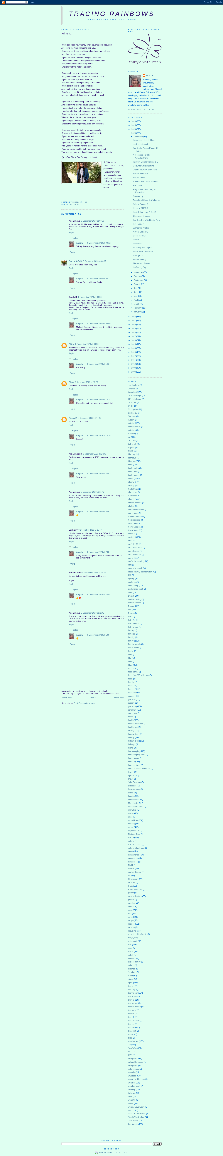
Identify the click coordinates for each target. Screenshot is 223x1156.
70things (132, 416)
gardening (132, 706)
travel (130, 1034)
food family (133, 672)
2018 (133, 332)
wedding (131, 1089)
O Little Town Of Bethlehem (145, 170)
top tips (131, 1027)
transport (132, 1031)
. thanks (131, 389)
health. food (133, 727)
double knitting (134, 599)
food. (130, 679)
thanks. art (133, 1003)
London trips (133, 799)
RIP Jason (137, 185)
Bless (71, 382)
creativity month (135, 568)
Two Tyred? (138, 255)
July (136, 288)
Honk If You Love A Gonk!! (144, 212)
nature (131, 837)
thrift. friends (133, 1020)
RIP (71, 204)
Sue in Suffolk (75, 261)
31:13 (130, 406)
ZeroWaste (133, 1124)
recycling (132, 931)
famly (130, 651)
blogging (131, 461)
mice (130, 817)
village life (132, 1058)
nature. (131, 841)
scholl (130, 955)
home (130, 748)
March (137, 304)
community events (136, 509)
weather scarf (134, 1086)
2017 (133, 336)
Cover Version (134, 527)
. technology (133, 385)
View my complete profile (141, 109)
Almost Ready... (140, 178)
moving (131, 824)
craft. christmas (135, 547)
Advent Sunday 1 (140, 259)
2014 (133, 348)
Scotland (132, 972)
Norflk (130, 865)
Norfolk (131, 868)
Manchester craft (135, 806)
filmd (130, 661)
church (131, 499)
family (130, 641)
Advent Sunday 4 (140, 174)
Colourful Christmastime (143, 166)
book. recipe (133, 475)
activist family (134, 427)
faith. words (133, 627)
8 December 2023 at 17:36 (94, 572)
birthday (131, 454)
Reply (71, 232)
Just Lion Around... (141, 144)
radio (130, 910)
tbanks (131, 986)
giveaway (132, 710)
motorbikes (133, 820)
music (130, 827)
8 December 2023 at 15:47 (90, 530)
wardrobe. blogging (136, 1079)
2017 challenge (134, 399)
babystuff (132, 444)
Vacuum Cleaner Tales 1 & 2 (145, 162)
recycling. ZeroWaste (137, 934)
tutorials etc (133, 1041)
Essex (131, 613)
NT (129, 875)
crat (130, 565)
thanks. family (134, 1007)
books (130, 478)
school (131, 958)
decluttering (133, 585)
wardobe (131, 1072)
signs (130, 979)
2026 (133, 121)
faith (130, 620)
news (130, 851)
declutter (132, 582)
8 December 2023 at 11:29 (86, 382)
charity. (131, 485)
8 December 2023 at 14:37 (98, 364)
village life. (133, 1065)
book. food (132, 471)
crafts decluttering (136, 561)
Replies (75, 238)
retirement (132, 941)
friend (130, 685)
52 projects (133, 409)
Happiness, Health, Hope (144, 140)
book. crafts (133, 468)
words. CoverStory (136, 1107)
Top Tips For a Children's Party (146, 220)
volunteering (133, 1069)
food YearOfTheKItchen (138, 675)
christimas (132, 492)
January (137, 312)
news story (133, 858)
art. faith (131, 440)
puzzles (131, 903)
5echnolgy (132, 413)
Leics (130, 793)
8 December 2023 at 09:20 (86, 344)
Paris (130, 886)
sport (130, 982)
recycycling (133, 938)
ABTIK (131, 420)
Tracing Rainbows (111, 13)
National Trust (134, 834)
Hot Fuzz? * (138, 224)
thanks (131, 1000)
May (136, 296)
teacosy (131, 989)
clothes (131, 506)
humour (131, 761)
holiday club (133, 741)
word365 (131, 1100)
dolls (130, 592)
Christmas (132, 496)
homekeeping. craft (136, 755)
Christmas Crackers (141, 216)
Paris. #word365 (135, 889)
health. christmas (135, 724)
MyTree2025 (133, 831)
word (130, 1096)
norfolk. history (134, 872)
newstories (133, 862)
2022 (133, 317)
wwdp (130, 1110)
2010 (133, 364)
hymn (130, 772)
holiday (131, 737)
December (138, 137)
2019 (133, 328)
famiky (131, 630)
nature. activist (134, 844)
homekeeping (134, 751)
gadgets (131, 696)
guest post (132, 713)
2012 (133, 356)
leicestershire (134, 789)
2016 (133, 340)
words (77, 204)
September (139, 280)
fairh (130, 616)
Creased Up (138, 196)
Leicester (132, 786)
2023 (133, 133)
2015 (133, 344)
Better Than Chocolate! (143, 251)
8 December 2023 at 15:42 (92, 492)
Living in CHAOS (140, 208)
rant (130, 913)
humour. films (134, 765)
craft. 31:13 (133, 544)
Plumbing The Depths (142, 247)
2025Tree (132, 402)
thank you (132, 996)
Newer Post (66, 698)
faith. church (133, 623)
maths (131, 813)
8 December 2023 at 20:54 (98, 552)
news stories (133, 855)
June (136, 292)
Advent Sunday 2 (140, 232)
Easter (131, 606)
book (130, 464)
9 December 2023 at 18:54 (98, 635)
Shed (130, 975)
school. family (134, 962)
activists (132, 430)
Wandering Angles (141, 228)
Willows (131, 1093)
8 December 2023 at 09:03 (89, 297)
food (130, 668)
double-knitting (134, 603)
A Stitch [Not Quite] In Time (145, 181)
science (131, 969)
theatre (131, 1014)
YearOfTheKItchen (136, 1117)
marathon (132, 810)
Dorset (131, 596)
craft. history (133, 551)
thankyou (132, 1010)
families (131, 634)
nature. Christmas (136, 848)
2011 (133, 360)
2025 (133, 125)
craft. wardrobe (134, 554)
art (129, 437)
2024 (133, 129)
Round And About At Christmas (146, 200)
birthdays (132, 458)
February (138, 308)
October (137, 276)
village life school (135, 1062)
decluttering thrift (135, 589)
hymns (131, 775)
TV (129, 1045)
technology (133, 993)
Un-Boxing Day (139, 267)
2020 (133, 324)
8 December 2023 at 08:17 (94, 261)
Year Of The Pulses (136, 1114)
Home (93, 698)
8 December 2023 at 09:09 (98, 324)
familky (131, 637)
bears (130, 451)
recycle (131, 927)
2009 (133, 368)
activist (131, 423)
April (136, 300)
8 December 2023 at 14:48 (94, 454)
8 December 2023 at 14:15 (89, 418)
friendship (132, 692)
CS (129, 575)
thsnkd (131, 1024)
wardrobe (132, 1076)
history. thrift (133, 734)
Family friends (134, 644)
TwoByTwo (133, 1048)
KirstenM (73, 418)
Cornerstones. (134, 520)
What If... (137, 240)
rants (130, 917)
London (131, 796)
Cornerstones (134, 516)
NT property (133, 879)
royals (130, 951)
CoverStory (133, 530)
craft (130, 541)
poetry (131, 893)
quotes (131, 906)
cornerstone (133, 513)
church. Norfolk (135, 503)
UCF (130, 1052)
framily (131, 682)
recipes (131, 924)
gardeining (132, 699)
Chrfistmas (133, 489)
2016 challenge (134, 395)
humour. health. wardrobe (139, 768)
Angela (79, 243)
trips (130, 1038)
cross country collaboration (140, 572)
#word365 (132, 392)
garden (131, 703)
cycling (131, 578)
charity (131, 482)
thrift (130, 1017)
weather (131, 1083)
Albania (131, 434)
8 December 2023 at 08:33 (98, 279)
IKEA (130, 779)
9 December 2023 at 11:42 (92, 613)
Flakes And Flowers (141, 263)
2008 (133, 372)
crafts (130, 558)
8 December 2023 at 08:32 (98, 243)
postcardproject (135, 896)
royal (130, 948)
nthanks (131, 882)
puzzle (131, 900)
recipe (130, 920)
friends (131, 689)
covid (130, 534)
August (137, 284)
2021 (133, 320)
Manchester (133, 803)
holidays (131, 744)
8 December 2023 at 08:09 (92, 221)
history (131, 730)
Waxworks (137, 244)
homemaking (133, 758)
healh (130, 717)
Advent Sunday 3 (140, 204)
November (138, 272)
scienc (131, 965)
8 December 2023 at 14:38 (98, 400)
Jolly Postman (134, 782)
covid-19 (132, 537)
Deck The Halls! (140, 236)
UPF (130, 1055)
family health (133, 648)
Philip (71, 344)
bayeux (131, 447)
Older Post (119, 698)
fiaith (130, 655)
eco (129, 610)
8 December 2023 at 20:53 (98, 473)
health (130, 720)
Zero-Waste (133, 1121)
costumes (132, 523)
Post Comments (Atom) (84, 703)
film (129, 658)
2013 (133, 352)
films (130, 665)
